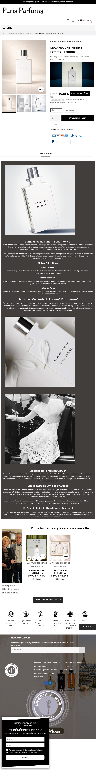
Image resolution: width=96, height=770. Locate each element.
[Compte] (73, 20)
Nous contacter (70, 666)
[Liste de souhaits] (55, 125)
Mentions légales (40, 666)
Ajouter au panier (78, 118)
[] (34, 558)
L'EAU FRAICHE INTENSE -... (36, 572)
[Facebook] (46, 683)
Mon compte (69, 670)
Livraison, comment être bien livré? (47, 663)
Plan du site (38, 677)
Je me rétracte (87, 627)
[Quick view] (29, 558)
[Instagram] (50, 683)
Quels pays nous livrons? (73, 663)
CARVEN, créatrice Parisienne (65, 42)
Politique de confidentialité (44, 673)
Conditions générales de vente (45, 670)
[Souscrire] (82, 650)
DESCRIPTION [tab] (45, 154)
